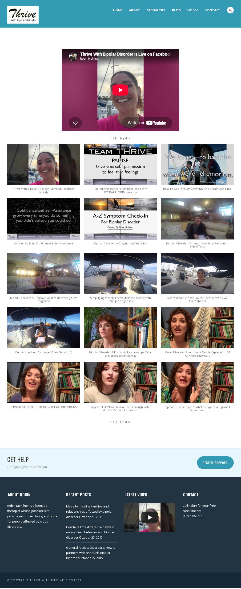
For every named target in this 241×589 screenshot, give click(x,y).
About (134, 10)
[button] (125, 138)
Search (230, 10)
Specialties (156, 10)
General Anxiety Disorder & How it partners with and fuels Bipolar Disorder (90, 552)
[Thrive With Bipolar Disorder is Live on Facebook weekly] (149, 517)
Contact (212, 10)
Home (117, 10)
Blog (176, 10)
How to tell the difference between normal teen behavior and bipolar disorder (90, 532)
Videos (193, 10)
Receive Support (215, 462)
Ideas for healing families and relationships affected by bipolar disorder (89, 511)
